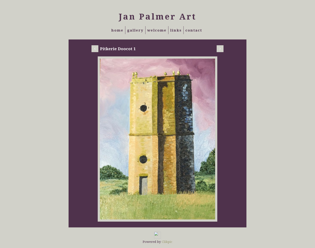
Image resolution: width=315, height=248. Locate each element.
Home (117, 30)
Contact (193, 30)
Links (176, 30)
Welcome (156, 30)
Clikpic (167, 241)
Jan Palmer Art (157, 16)
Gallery (135, 30)
